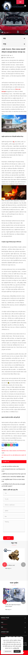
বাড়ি (4, 32)
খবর (7, 32)
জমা (8, 538)
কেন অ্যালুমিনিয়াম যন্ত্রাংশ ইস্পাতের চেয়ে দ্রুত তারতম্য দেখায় (13, 480)
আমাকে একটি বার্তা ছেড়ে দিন (8, 57)
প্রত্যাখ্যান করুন (8, 651)
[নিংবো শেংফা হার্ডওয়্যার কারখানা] (13, 5)
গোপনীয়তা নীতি (16, 648)
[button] (4, 564)
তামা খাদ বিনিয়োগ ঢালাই (10, 565)
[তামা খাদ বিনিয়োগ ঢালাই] (14, 555)
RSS (26, 645)
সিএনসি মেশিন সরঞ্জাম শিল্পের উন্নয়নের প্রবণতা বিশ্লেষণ (12, 605)
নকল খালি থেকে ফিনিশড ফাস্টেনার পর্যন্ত (10, 466)
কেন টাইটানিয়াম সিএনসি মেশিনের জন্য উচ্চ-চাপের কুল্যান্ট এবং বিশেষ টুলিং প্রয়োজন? (13, 485)
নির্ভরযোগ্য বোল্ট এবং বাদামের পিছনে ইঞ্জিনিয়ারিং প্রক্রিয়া (13, 476)
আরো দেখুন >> (8, 568)
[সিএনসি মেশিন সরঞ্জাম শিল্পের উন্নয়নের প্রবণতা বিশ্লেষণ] (14, 595)
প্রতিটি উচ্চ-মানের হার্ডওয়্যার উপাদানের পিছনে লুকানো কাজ (14, 474)
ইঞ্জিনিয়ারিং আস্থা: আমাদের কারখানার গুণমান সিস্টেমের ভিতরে (14, 450)
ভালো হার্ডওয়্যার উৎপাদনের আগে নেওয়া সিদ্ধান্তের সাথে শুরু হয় (13, 470)
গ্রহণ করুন (17, 651)
